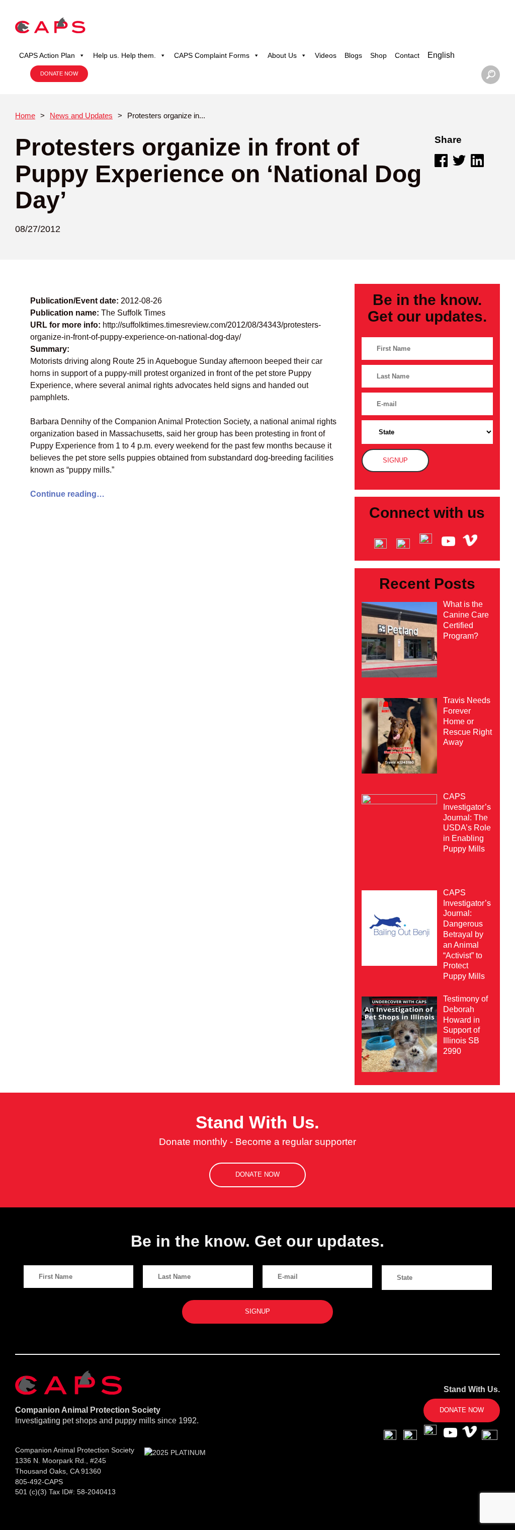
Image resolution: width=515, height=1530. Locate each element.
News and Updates (81, 115)
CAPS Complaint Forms (211, 55)
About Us (282, 55)
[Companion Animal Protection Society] (50, 25)
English (441, 55)
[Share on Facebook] (441, 160)
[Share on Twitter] (459, 160)
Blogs (353, 55)
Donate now (59, 73)
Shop (378, 55)
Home (25, 115)
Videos (325, 55)
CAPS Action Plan (47, 55)
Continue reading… (67, 494)
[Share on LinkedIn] (477, 160)
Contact (407, 55)
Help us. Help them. (124, 55)
